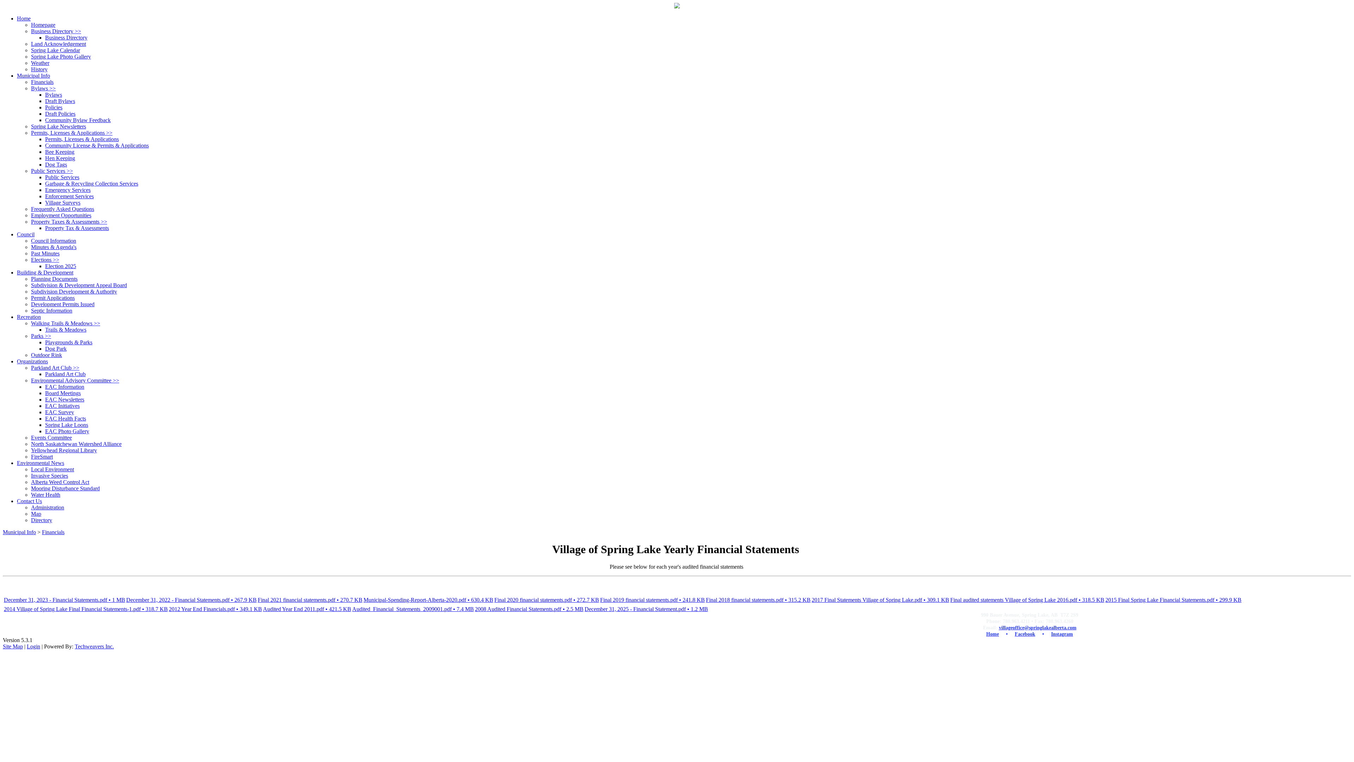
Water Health (45, 495)
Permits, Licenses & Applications (71, 133)
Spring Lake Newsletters (58, 126)
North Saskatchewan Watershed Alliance (76, 444)
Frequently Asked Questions (62, 209)
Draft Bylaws (60, 101)
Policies (53, 107)
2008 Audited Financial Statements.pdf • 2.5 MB (529, 609)
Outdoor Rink (46, 355)
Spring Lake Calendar (55, 50)
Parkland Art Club (55, 368)
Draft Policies (60, 114)
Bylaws (43, 88)
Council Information (53, 241)
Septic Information (51, 311)
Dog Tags (56, 165)
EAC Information (64, 387)
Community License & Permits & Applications (97, 146)
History (39, 69)
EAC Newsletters (64, 400)
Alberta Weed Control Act (60, 482)
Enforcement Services (69, 196)
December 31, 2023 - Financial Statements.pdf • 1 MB (64, 600)
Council (26, 234)
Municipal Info (19, 532)
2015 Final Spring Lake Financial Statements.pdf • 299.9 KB (1173, 600)
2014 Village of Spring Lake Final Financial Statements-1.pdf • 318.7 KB (86, 609)
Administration (47, 507)
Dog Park (56, 349)
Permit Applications (53, 298)
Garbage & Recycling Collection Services (91, 184)
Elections (45, 260)
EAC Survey (59, 412)
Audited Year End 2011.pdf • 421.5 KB (307, 609)
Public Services (52, 171)
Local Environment (52, 469)
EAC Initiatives (62, 406)
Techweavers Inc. (94, 646)
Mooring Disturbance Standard (65, 488)
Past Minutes (45, 253)
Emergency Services (68, 190)
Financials (42, 82)
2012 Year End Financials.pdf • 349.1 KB (215, 609)
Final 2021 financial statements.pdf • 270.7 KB (310, 600)
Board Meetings (63, 393)
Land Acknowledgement (58, 44)
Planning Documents (54, 279)
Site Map (13, 646)
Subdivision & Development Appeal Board (79, 285)
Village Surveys (62, 203)
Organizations (32, 361)
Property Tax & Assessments (77, 228)
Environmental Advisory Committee (75, 380)
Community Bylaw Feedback (78, 120)
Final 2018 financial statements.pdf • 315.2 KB (758, 600)
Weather (40, 63)
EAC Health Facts (65, 419)
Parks (41, 336)
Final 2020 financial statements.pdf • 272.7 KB (546, 600)
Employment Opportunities (61, 215)
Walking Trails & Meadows (65, 323)
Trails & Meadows (65, 330)
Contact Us (29, 501)
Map (36, 514)
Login (33, 646)
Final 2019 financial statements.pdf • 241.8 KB (652, 600)
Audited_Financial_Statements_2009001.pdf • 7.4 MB (413, 609)
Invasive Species (49, 476)
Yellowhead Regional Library (64, 450)
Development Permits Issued (62, 304)
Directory (41, 520)
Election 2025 (60, 266)
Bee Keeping (59, 152)
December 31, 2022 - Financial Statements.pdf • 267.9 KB (191, 600)
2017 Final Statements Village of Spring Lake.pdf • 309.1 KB (880, 600)
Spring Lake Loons (66, 425)
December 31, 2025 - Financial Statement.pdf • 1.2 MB (646, 609)
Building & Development (45, 273)
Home (24, 19)
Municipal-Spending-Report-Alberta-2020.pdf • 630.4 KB (428, 600)
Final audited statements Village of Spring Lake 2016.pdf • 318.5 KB (1027, 600)
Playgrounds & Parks (68, 342)
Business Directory (56, 31)
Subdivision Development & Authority (74, 292)
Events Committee (51, 438)
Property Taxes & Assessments (69, 222)
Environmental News (40, 463)
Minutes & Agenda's (54, 247)
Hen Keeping (60, 158)
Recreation (29, 317)
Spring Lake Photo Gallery (61, 57)
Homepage (43, 25)
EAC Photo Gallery (67, 431)
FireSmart (42, 457)
